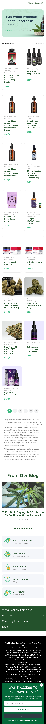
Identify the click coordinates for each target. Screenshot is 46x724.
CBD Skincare (14, 257)
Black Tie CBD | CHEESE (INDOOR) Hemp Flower (34, 305)
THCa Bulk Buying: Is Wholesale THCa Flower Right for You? (23, 514)
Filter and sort (10, 43)
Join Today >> (23, 709)
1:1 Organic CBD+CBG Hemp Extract (33, 221)
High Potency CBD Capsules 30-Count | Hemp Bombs (11, 78)
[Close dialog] (41, 685)
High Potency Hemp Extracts (10, 394)
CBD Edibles (11, 69)
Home (9, 30)
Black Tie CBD (8, 299)
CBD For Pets (11, 212)
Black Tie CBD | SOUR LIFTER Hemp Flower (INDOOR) (10, 350)
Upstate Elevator (9, 214)
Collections (19, 30)
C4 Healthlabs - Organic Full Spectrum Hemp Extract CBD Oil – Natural (11, 125)
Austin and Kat (31, 342)
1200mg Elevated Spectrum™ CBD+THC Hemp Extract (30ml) (34, 174)
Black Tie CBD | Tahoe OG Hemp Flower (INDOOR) (11, 305)
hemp (12, 71)
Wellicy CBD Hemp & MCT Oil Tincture (33, 73)
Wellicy (36, 69)
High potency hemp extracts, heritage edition (33, 349)
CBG (34, 214)
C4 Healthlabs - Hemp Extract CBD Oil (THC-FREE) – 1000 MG (33, 124)
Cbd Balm (7, 257)
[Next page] (36, 411)
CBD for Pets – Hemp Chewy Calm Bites (11, 219)
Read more (23, 522)
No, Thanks (23, 716)
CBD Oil (32, 164)
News (23, 509)
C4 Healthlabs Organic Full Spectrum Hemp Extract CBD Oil (11, 172)
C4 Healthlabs (8, 116)
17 (31, 411)
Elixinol (6, 259)
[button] (15, 528)
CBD (5, 69)
